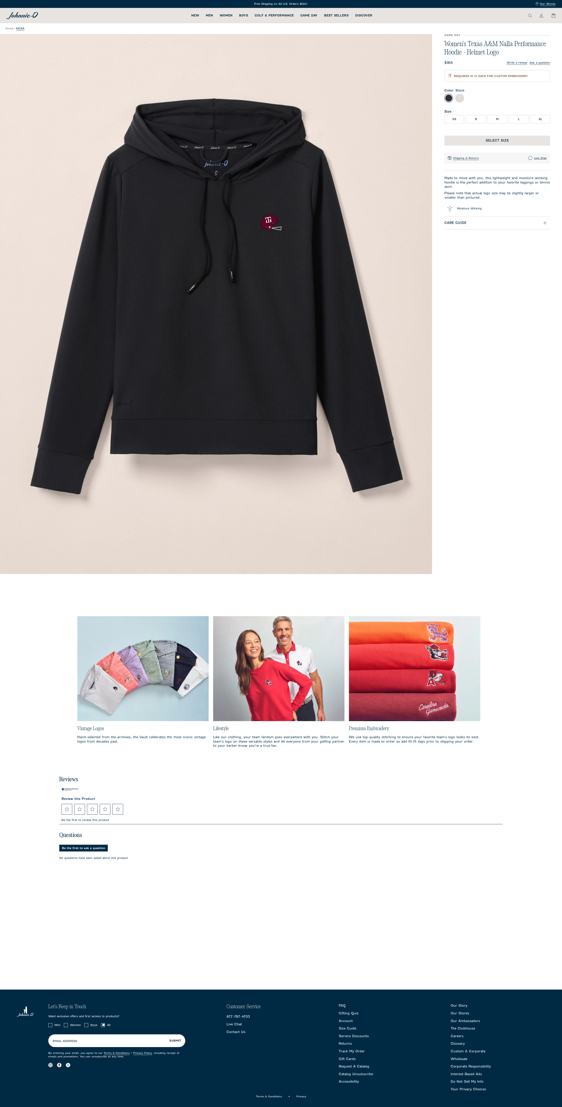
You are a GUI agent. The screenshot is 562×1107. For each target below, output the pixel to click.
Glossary (458, 1044)
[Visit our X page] (68, 1065)
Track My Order (352, 1051)
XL (540, 119)
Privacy (301, 1096)
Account (346, 1021)
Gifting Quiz (348, 1013)
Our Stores (547, 3)
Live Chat (540, 158)
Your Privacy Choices (468, 1089)
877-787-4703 (238, 1017)
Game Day (308, 15)
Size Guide (347, 1028)
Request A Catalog (354, 1066)
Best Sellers (336, 15)
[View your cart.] (551, 15)
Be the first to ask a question (83, 848)
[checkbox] (50, 1025)
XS (454, 119)
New (195, 15)
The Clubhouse (463, 1028)
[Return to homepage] (22, 16)
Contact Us (236, 1032)
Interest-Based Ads (466, 1074)
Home (9, 28)
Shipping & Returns (466, 158)
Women (226, 15)
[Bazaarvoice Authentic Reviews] (70, 789)
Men (209, 15)
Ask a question (540, 62)
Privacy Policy (142, 1053)
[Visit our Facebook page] (59, 1065)
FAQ (342, 1006)
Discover (363, 15)
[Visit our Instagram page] (50, 1065)
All (108, 1025)
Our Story (459, 1006)
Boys (243, 15)
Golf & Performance (274, 15)
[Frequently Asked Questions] (281, 4)
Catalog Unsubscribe (356, 1074)
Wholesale (459, 1059)
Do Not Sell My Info (467, 1082)
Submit (175, 1040)
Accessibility (349, 1082)
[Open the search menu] (530, 15)
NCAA (20, 28)
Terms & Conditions (117, 1053)
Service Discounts (354, 1036)
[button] (67, 809)
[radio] (448, 98)
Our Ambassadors (465, 1021)
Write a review (517, 62)
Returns (345, 1044)
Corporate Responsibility (471, 1066)
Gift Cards (347, 1059)
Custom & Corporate (468, 1051)
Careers (457, 1036)
